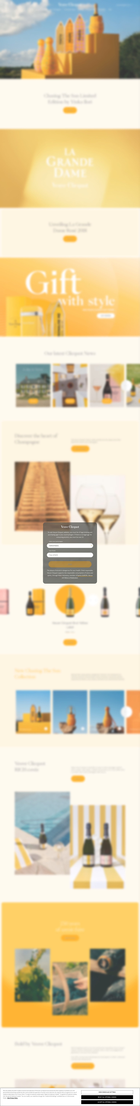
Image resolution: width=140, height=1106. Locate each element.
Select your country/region (56, 541)
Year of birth (52, 550)
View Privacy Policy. (12, 1098)
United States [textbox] (54, 546)
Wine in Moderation (71, 578)
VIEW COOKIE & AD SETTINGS (107, 1092)
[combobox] (70, 545)
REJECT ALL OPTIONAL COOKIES (107, 1097)
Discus (90, 575)
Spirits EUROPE (82, 575)
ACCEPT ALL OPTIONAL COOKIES (107, 1102)
